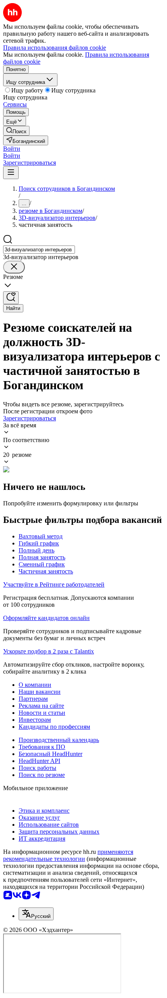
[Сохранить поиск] (11, 297)
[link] (16, 131)
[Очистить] (14, 267)
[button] (11, 148)
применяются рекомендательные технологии (68, 855)
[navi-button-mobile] (11, 172)
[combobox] (39, 250)
